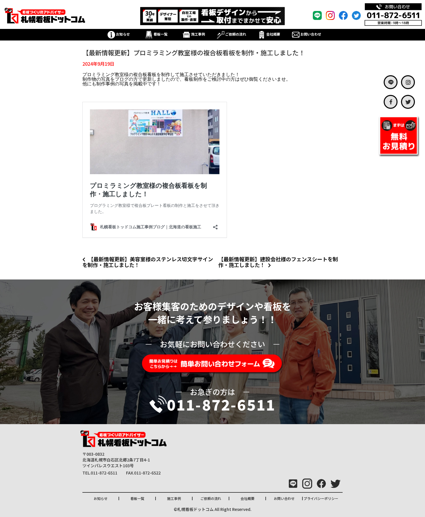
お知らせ (122, 34)
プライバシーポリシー (321, 498)
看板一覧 (160, 34)
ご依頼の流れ (235, 34)
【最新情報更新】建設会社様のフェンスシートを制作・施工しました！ (278, 261)
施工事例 (197, 34)
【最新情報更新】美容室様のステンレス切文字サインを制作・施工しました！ (147, 261)
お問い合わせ (310, 34)
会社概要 (272, 34)
